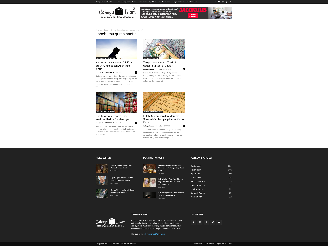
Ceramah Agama (198, 193)
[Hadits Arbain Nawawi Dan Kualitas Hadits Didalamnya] (116, 102)
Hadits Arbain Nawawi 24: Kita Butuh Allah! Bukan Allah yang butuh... (114, 65)
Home (134, 2)
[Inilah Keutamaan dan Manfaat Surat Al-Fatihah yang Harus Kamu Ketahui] (164, 102)
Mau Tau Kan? (197, 197)
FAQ (230, 244)
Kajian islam (196, 170)
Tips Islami (152, 2)
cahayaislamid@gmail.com (154, 234)
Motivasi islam (197, 189)
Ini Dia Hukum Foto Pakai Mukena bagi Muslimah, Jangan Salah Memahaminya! (170, 181)
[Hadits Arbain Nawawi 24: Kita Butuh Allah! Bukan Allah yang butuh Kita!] (116, 49)
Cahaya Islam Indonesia (105, 72)
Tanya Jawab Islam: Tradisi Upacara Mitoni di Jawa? (159, 64)
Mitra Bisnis (198, 244)
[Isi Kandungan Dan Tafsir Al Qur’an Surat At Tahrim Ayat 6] (149, 195)
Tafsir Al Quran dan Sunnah (105, 58)
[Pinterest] (223, 1)
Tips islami (195, 173)
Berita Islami (196, 166)
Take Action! (190, 2)
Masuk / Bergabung (123, 2)
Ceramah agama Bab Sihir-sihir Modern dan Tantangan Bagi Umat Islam (171, 167)
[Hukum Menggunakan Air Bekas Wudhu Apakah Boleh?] (102, 193)
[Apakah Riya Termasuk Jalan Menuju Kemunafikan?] (102, 168)
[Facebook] (215, 1)
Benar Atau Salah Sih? (151, 58)
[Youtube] (230, 1)
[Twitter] (227, 1)
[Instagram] (219, 1)
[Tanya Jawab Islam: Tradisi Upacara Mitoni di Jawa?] (164, 49)
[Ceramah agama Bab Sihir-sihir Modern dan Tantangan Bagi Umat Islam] (149, 168)
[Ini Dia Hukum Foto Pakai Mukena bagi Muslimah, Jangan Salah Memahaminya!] (149, 182)
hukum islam (196, 177)
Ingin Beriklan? (222, 244)
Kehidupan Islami (165, 2)
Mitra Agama (209, 244)
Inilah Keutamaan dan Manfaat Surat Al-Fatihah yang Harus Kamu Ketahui (163, 119)
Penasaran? (143, 2)
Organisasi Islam (178, 2)
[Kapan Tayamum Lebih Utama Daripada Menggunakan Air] (102, 180)
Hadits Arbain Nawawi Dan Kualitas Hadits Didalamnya (112, 118)
